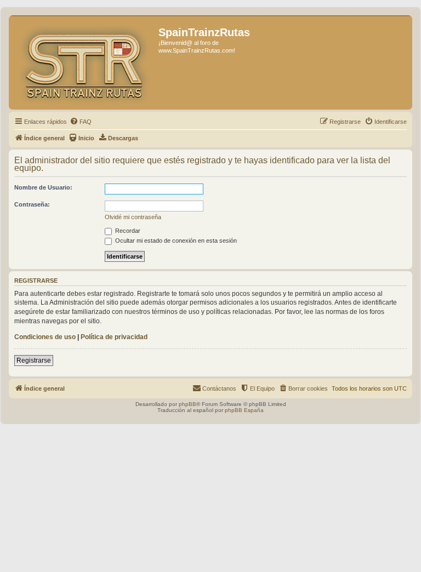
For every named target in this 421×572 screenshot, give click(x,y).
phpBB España (244, 410)
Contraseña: (32, 204)
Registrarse (33, 360)
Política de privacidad (114, 337)
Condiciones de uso (45, 337)
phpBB (187, 404)
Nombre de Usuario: (43, 187)
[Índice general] (85, 62)
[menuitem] (81, 121)
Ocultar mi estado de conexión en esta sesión (175, 240)
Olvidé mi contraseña (133, 217)
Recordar (126, 230)
